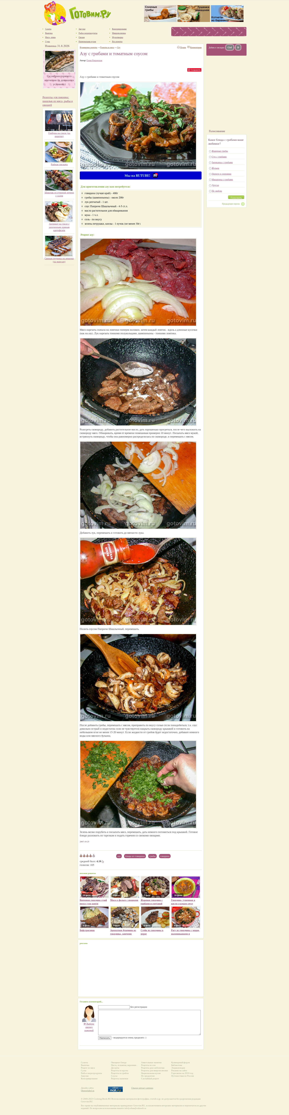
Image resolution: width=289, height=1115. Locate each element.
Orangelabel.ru (87, 1090)
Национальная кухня (151, 1073)
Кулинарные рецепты (88, 47)
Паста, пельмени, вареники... (124, 1065)
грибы (152, 856)
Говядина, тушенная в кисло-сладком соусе (183, 901)
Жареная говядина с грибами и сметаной (152, 901)
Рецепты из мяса (107, 47)
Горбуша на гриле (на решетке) (59, 134)
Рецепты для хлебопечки (152, 1068)
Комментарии (196, 47)
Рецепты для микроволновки (154, 1070)
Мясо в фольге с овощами (124, 900)
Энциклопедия (178, 1068)
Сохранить (196, 70)
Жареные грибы (220, 151)
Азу (119, 856)
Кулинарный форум (180, 1062)
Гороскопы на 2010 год (182, 1073)
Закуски (84, 1076)
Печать (183, 47)
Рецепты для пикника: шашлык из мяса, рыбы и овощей (57, 101)
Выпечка (85, 1065)
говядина (164, 856)
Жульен (215, 168)
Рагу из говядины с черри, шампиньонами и (185, 931)
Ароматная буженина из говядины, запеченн (123, 931)
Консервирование (89, 1078)
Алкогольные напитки (151, 1062)
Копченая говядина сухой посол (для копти (93, 901)
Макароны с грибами (222, 179)
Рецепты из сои (148, 1065)
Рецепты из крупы (119, 1070)
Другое (215, 185)
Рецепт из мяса (88, 1068)
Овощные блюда (118, 1062)
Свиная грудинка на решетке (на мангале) (59, 260)
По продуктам (148, 1076)
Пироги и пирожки (221, 173)
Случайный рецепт (150, 1078)
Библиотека (176, 1065)
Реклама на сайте (179, 1070)
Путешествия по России (182, 1076)
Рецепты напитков (119, 1078)
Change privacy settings (142, 1088)
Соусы (114, 1076)
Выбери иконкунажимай (89, 1027)
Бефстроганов (87, 930)
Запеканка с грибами (222, 162)
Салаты (84, 1062)
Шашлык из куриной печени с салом (59, 194)
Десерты (115, 1068)
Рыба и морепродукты (91, 1073)
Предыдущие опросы (231, 203)
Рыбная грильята (59, 164)
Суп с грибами (219, 156)
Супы (83, 1070)
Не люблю (217, 190)
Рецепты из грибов (120, 1073)
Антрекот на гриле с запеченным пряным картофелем (59, 227)
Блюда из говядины (135, 856)
